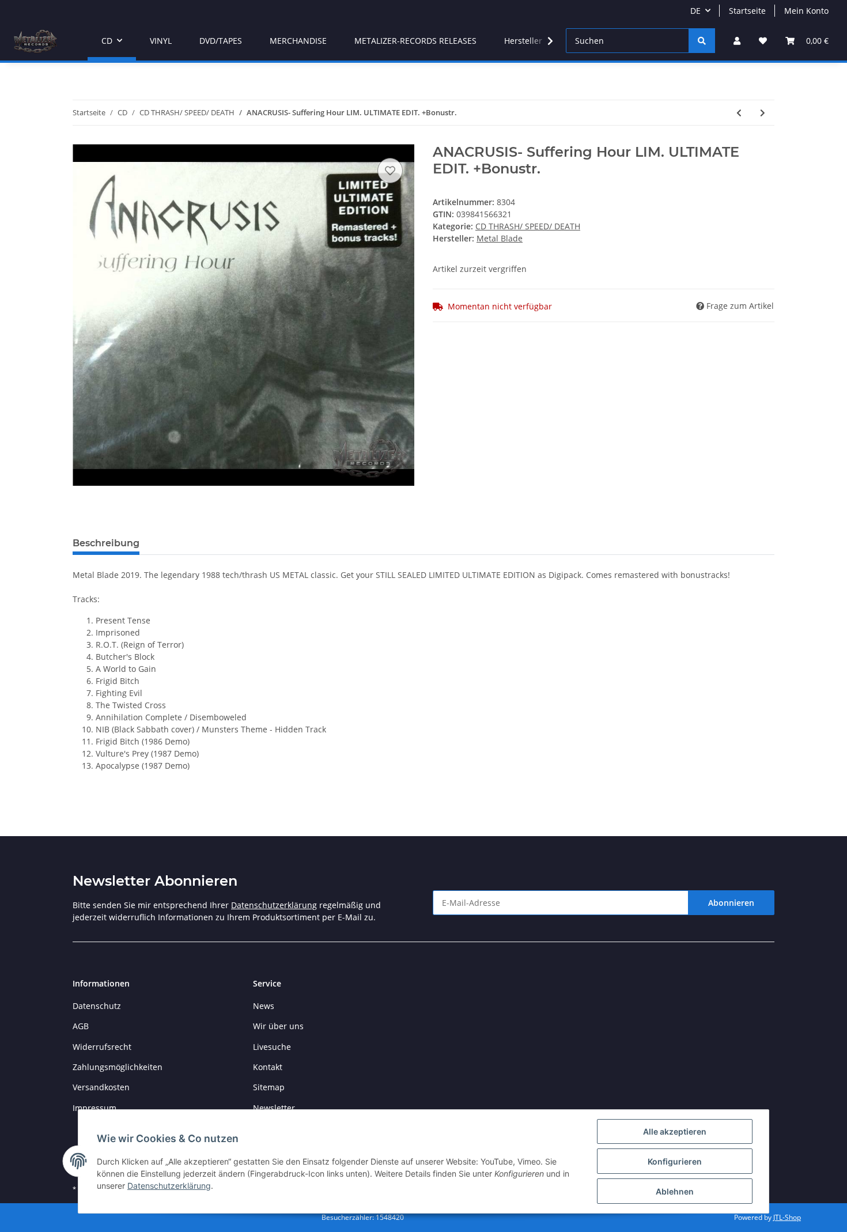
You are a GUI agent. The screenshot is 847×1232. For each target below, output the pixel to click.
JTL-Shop (787, 1217)
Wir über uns (278, 1026)
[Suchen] (702, 40)
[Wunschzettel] (763, 41)
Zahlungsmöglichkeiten (117, 1066)
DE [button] (695, 10)
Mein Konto (806, 10)
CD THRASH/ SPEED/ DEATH (527, 226)
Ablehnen (675, 1191)
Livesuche (272, 1046)
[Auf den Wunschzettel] (390, 170)
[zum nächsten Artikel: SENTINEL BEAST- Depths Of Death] (762, 112)
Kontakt (267, 1066)
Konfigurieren (675, 1161)
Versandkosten (101, 1087)
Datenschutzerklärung (274, 905)
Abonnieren (731, 902)
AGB (81, 1026)
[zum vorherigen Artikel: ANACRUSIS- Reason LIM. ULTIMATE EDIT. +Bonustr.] (739, 112)
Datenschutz (97, 1005)
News (263, 1005)
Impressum (94, 1107)
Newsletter (274, 1107)
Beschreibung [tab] (106, 543)
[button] (737, 41)
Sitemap (269, 1087)
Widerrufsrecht (102, 1046)
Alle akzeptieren (674, 1131)
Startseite (747, 10)
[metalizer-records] (34, 41)
